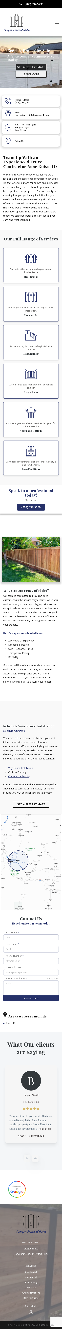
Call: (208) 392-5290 (31, 4)
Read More (45, 1128)
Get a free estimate (31, 67)
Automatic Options (31, 1292)
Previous (27, 1158)
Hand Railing (31, 1282)
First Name (13, 932)
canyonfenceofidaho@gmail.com (31, 1253)
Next (35, 1158)
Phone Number (15, 955)
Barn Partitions (31, 1297)
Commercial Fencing (19, 776)
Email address (14, 967)
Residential (31, 1272)
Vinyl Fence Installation (20, 768)
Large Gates (31, 1287)
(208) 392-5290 (31, 507)
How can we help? (32, 978)
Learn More (31, 74)
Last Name (12, 944)
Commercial (31, 1277)
